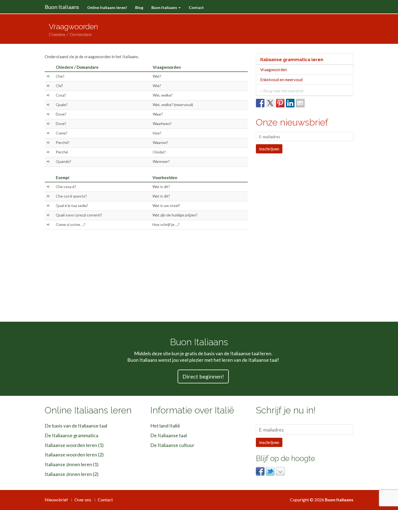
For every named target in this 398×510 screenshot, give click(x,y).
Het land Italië (165, 426)
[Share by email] (300, 103)
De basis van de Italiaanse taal (76, 426)
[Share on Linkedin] (290, 103)
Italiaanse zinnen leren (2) (72, 474)
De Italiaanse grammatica (71, 435)
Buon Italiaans (62, 7)
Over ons (82, 499)
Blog (139, 7)
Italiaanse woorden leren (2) (74, 455)
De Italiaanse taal (168, 435)
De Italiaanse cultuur (172, 445)
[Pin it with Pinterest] (280, 103)
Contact (196, 7)
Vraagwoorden (273, 69)
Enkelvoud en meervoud (281, 79)
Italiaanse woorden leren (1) (74, 445)
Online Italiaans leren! (107, 7)
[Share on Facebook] (260, 103)
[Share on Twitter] (270, 103)
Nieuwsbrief (56, 499)
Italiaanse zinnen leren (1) (72, 464)
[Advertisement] (250, 29)
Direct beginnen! (203, 376)
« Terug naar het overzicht (281, 90)
